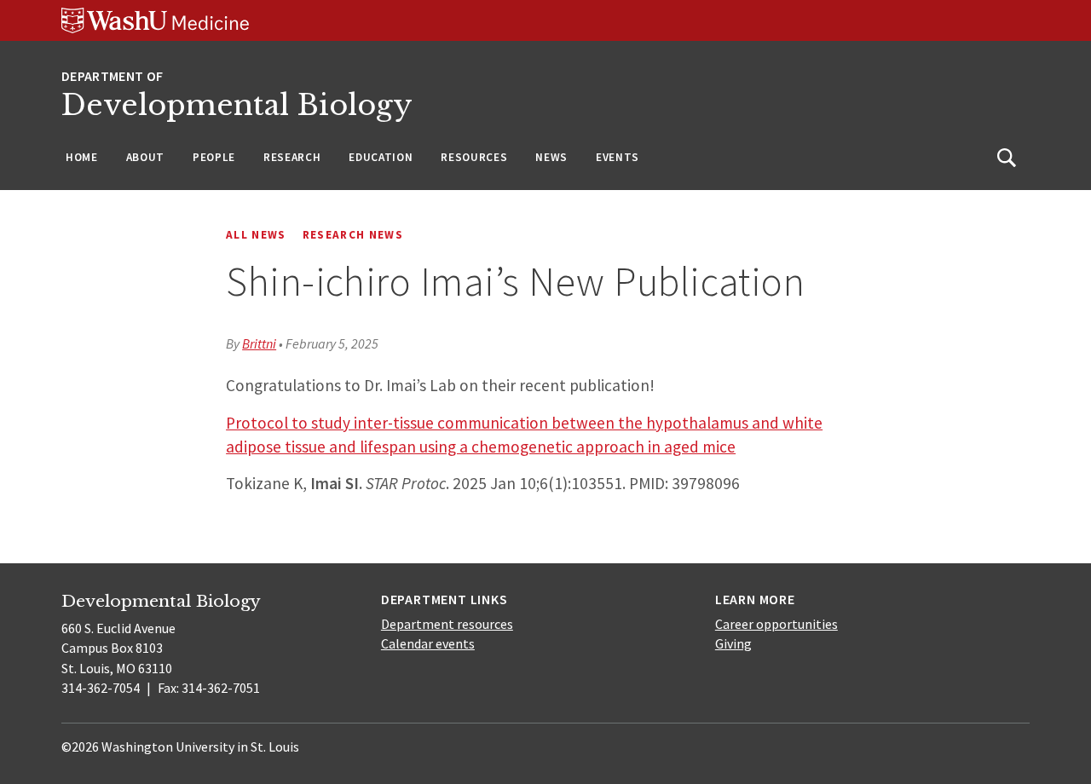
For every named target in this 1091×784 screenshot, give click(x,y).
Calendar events (428, 643)
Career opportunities (776, 623)
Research (291, 157)
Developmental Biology (237, 105)
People (214, 157)
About (145, 157)
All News (256, 234)
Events (617, 157)
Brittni (259, 343)
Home (82, 157)
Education (381, 157)
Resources (474, 157)
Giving (733, 643)
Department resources (447, 623)
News (551, 157)
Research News (353, 234)
